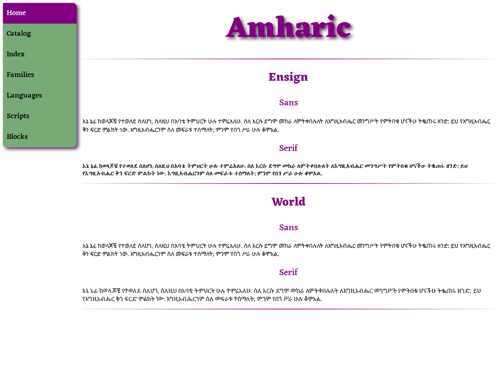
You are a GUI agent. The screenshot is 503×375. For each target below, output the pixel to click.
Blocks (17, 137)
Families (20, 75)
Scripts (18, 116)
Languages (24, 95)
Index (16, 54)
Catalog (19, 34)
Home (16, 13)
